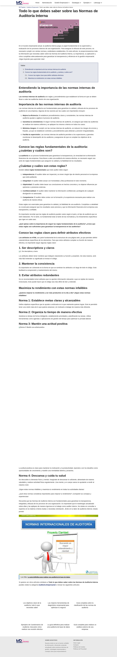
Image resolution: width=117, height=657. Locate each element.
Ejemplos (87, 2)
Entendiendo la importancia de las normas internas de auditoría (45, 69)
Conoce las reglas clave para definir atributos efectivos (46, 75)
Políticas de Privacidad (79, 649)
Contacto (76, 645)
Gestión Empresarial (61, 2)
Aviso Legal (76, 643)
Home (37, 2)
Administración (47, 2)
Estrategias (75, 2)
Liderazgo (97, 2)
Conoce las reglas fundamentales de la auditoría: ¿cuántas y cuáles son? (48, 72)
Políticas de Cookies (79, 647)
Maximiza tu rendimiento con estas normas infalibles (45, 78)
